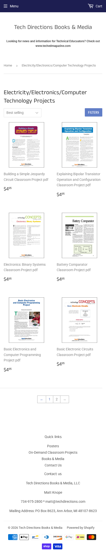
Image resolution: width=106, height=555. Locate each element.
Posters (53, 446)
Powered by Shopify (80, 527)
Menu (14, 6)
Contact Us (53, 465)
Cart (98, 6)
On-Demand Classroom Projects (53, 452)
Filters (93, 112)
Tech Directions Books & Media (53, 27)
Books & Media (53, 459)
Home (8, 65)
